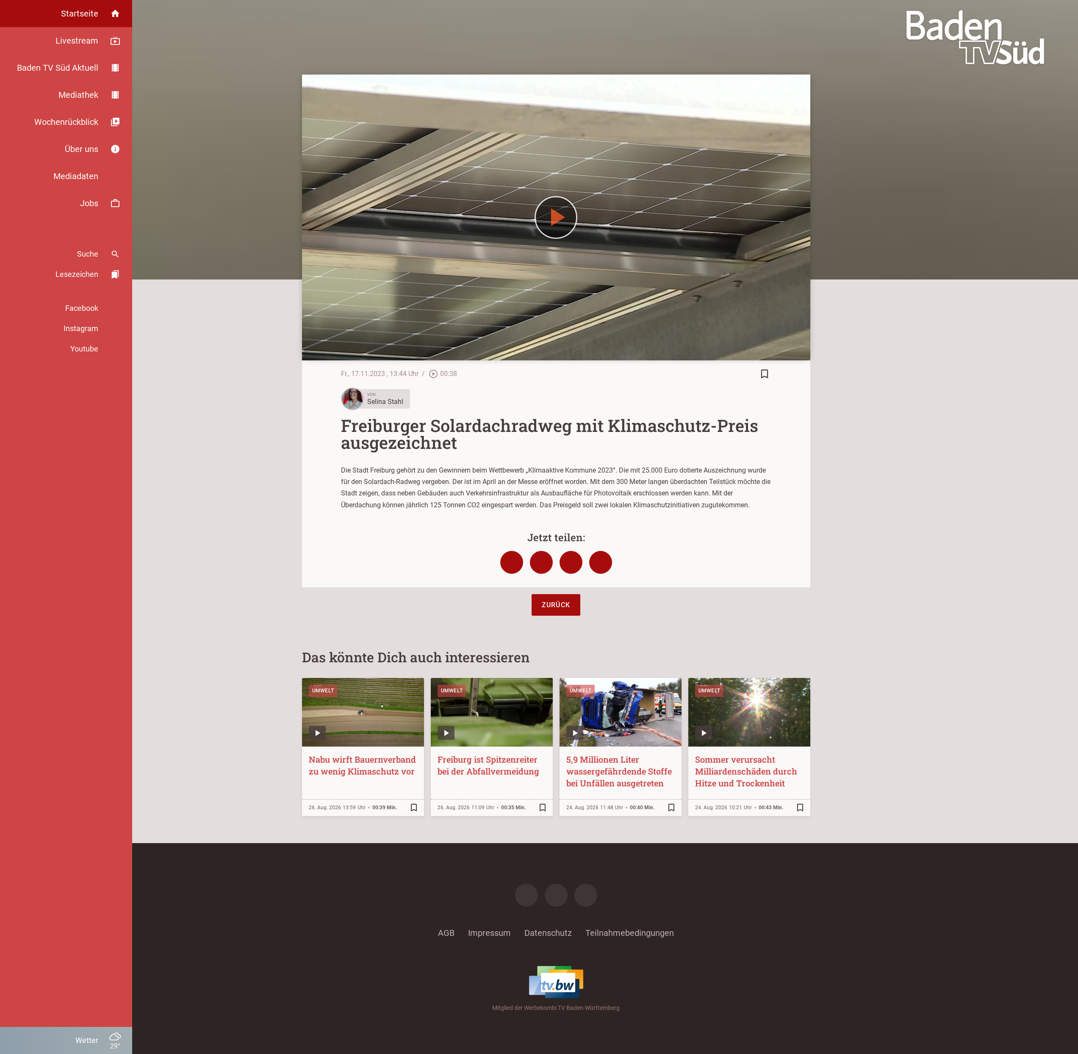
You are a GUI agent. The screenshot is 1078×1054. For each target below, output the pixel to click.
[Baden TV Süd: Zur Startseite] (975, 37)
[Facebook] (526, 895)
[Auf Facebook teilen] (511, 562)
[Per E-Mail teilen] (600, 562)
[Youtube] (585, 895)
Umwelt (323, 691)
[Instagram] (556, 895)
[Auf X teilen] (541, 562)
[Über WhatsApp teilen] (571, 562)
